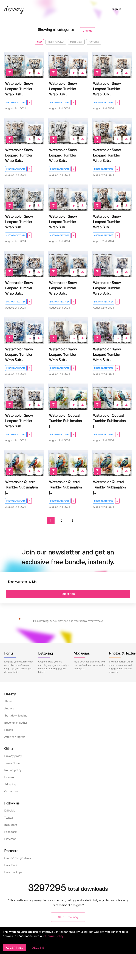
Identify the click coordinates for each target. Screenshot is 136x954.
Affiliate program (15, 737)
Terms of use (12, 763)
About (8, 701)
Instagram (10, 825)
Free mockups (13, 872)
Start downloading (15, 715)
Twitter (8, 817)
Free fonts (10, 865)
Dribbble (9, 810)
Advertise (10, 784)
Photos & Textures (15, 102)
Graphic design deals (17, 858)
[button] (127, 9)
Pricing (8, 730)
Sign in (116, 9)
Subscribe (68, 593)
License (9, 777)
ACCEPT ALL (14, 947)
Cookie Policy (54, 936)
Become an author (15, 722)
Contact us (11, 791)
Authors (9, 708)
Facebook (10, 832)
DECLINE (38, 947)
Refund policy (12, 770)
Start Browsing (68, 917)
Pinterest (10, 839)
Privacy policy (13, 756)
